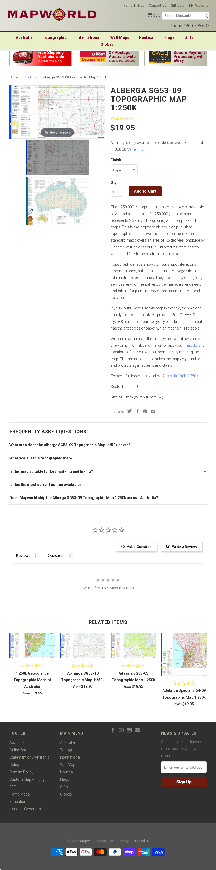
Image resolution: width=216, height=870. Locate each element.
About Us (17, 742)
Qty (113, 182)
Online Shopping (23, 750)
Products (30, 77)
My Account (198, 5)
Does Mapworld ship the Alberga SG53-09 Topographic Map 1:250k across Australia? (83, 498)
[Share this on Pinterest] (143, 411)
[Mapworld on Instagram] (129, 730)
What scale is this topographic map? (41, 458)
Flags (169, 37)
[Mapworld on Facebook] (113, 730)
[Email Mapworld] (137, 730)
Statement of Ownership (29, 757)
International (88, 37)
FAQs (13, 787)
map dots (192, 345)
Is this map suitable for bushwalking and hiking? (51, 471)
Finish (116, 160)
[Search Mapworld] (206, 16)
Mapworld (88, 841)
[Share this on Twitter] (128, 411)
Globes (107, 44)
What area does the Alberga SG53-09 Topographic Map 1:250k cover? (69, 445)
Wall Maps (120, 37)
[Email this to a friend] (151, 411)
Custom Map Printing (27, 779)
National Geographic (26, 809)
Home (128, 5)
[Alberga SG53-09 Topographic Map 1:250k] (57, 157)
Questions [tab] (56, 555)
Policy (14, 765)
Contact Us (157, 5)
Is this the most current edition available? (45, 484)
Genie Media (138, 841)
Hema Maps (19, 794)
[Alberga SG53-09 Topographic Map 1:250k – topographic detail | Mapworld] (57, 201)
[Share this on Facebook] (136, 411)
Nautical (147, 37)
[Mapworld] (52, 14)
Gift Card (178, 5)
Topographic (55, 37)
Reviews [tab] (23, 555)
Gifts (189, 37)
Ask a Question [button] (139, 546)
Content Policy (21, 772)
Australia (24, 37)
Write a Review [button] (184, 546)
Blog (140, 5)
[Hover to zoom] (57, 112)
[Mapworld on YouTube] (121, 730)
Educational (19, 802)
